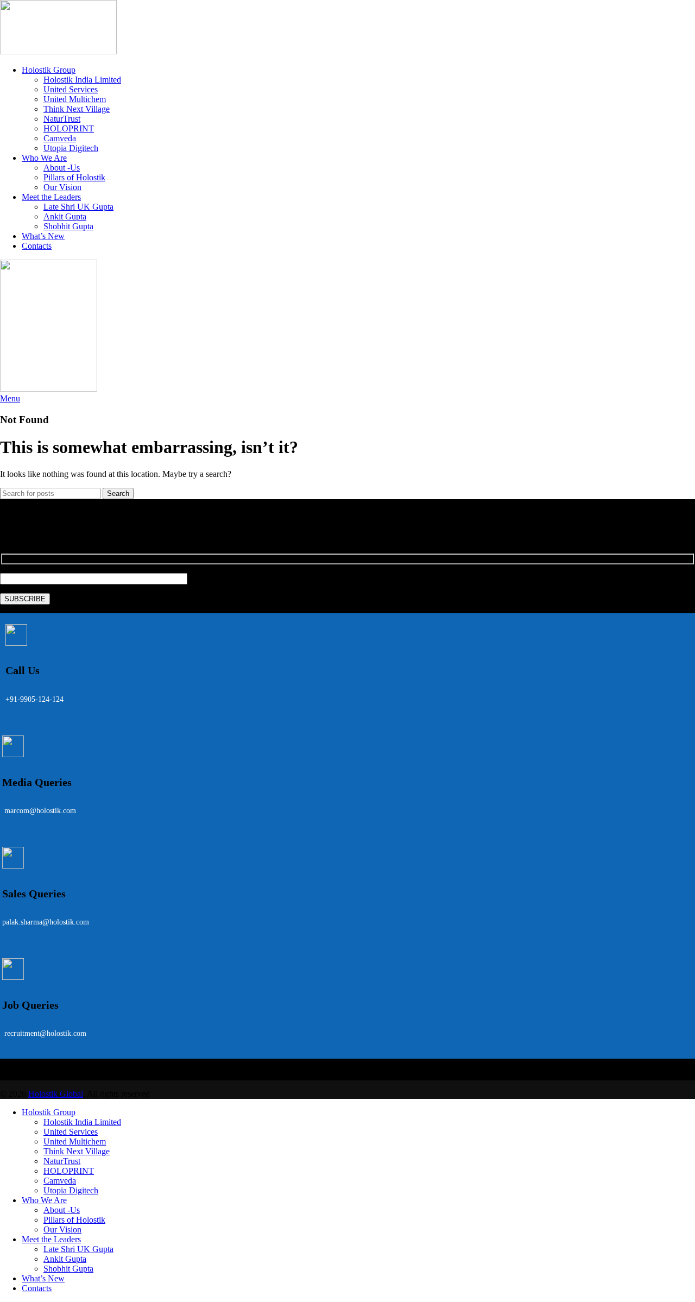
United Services (70, 89)
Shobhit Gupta (68, 226)
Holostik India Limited (82, 79)
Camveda (59, 138)
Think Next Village (76, 109)
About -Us (61, 167)
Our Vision (62, 187)
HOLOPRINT (68, 128)
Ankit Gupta (64, 216)
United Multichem (74, 99)
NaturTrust (61, 118)
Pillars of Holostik (74, 177)
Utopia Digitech (70, 148)
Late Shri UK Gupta (78, 206)
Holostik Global (55, 1093)
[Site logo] (58, 51)
